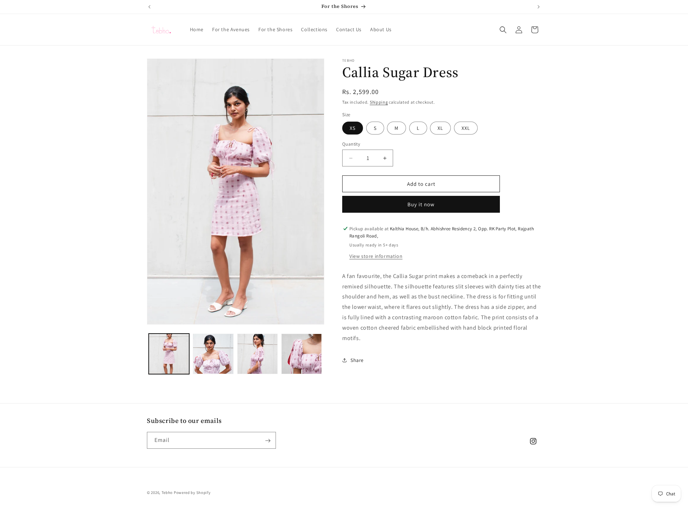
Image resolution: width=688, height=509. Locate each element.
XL (440, 128)
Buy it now (421, 204)
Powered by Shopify (192, 492)
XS (352, 128)
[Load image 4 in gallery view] (301, 354)
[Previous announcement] (149, 7)
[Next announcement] (538, 7)
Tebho (167, 492)
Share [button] (357, 360)
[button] (503, 30)
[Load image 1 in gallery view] (169, 354)
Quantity (351, 144)
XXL (466, 128)
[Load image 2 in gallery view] (213, 354)
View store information (375, 256)
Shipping (379, 102)
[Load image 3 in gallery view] (257, 354)
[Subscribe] (268, 440)
